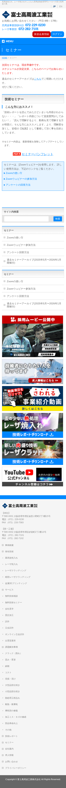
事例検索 (9, 545)
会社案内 (9, 749)
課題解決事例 (11, 647)
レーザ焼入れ (11, 564)
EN (60, 6)
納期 (7, 666)
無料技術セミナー (13, 602)
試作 (7, 621)
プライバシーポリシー (15, 768)
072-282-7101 (28, 29)
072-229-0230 (35, 25)
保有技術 (9, 551)
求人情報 (9, 755)
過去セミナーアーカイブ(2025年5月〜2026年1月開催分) (34, 261)
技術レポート (11, 736)
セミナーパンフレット (37, 154)
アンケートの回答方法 (18, 184)
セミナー (9, 230)
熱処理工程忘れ (12, 698)
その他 (8, 730)
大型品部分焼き (12, 685)
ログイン (57, 34)
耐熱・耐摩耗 (11, 704)
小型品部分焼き (12, 691)
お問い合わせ (11, 761)
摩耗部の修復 (11, 710)
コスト (8, 672)
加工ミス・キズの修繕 (15, 717)
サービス (9, 589)
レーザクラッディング (15, 570)
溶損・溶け (10, 679)
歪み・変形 (10, 659)
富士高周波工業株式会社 (29, 779)
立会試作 (9, 628)
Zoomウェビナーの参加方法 (21, 178)
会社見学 (9, 609)
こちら (37, 78)
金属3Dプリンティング (16, 583)
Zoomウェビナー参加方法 (21, 245)
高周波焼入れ (11, 558)
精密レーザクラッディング (17, 577)
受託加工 (9, 615)
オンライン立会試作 (14, 634)
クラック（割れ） (13, 653)
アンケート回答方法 (18, 252)
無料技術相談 (11, 596)
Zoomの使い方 (14, 173)
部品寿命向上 (11, 723)
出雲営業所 (10, 640)
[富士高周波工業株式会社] (27, 14)
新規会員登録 (41, 34)
